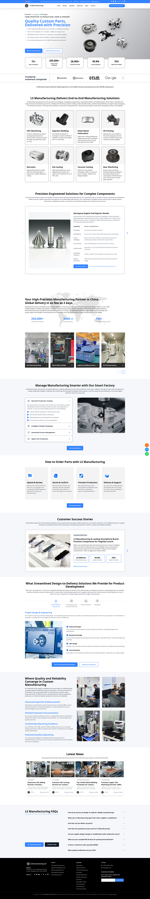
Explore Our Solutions (89, 664)
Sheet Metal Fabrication (57, 872)
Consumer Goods (81, 889)
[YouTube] (115, 2)
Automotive (79, 865)
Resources (80, 5)
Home (58, 5)
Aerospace (79, 872)
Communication (80, 884)
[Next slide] (127, 233)
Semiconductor (80, 886)
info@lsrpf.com (95, 1)
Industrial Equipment (81, 875)
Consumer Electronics (82, 870)
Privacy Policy (113, 894)
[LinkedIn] (113, 2)
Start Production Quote (53, 51)
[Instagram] (124, 2)
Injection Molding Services (58, 868)
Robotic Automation (81, 877)
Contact (93, 5)
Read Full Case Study (80, 566)
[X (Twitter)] (117, 2)
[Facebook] (122, 2)
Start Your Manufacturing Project (64, 664)
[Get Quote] (147, 445)
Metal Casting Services (57, 870)
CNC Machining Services (58, 865)
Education (79, 879)
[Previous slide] (22, 233)
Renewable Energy (81, 882)
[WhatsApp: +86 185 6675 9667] (147, 454)
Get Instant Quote (34, 51)
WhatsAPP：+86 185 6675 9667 (81, 1)
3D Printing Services (56, 875)
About (86, 5)
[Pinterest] (120, 2)
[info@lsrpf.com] (147, 449)
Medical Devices (80, 868)
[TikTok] (111, 2)
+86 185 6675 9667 (108, 865)
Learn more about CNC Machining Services (101, 266)
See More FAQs (51, 844)
